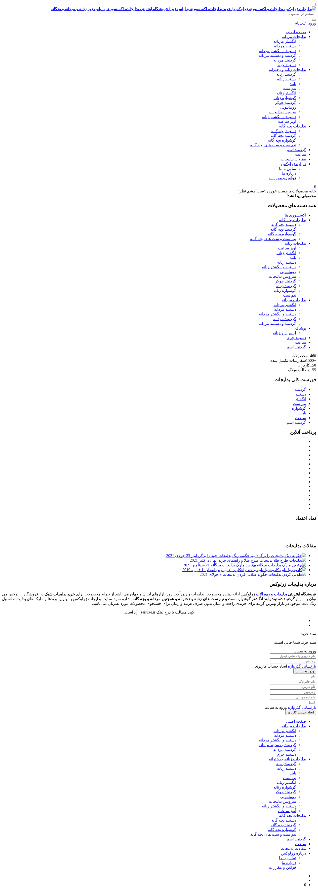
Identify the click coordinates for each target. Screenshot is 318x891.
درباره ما (289, 173)
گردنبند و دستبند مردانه (277, 55)
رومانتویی (288, 107)
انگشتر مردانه (285, 41)
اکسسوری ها (295, 215)
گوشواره (299, 408)
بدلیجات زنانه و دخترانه (287, 69)
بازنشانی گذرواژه (302, 666)
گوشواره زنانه (285, 98)
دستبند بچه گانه (283, 131)
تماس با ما (287, 168)
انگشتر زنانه (286, 93)
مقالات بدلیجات (293, 159)
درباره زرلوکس (293, 164)
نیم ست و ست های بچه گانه (273, 145)
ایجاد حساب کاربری (300, 712)
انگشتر (300, 399)
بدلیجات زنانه (295, 243)
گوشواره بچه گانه (282, 140)
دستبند (300, 394)
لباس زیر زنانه (284, 333)
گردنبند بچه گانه (283, 135)
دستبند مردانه (285, 46)
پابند (293, 84)
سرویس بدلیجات (282, 112)
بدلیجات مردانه (294, 36)
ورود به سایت (304, 671)
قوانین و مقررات (282, 178)
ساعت (300, 154)
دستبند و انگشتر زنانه (279, 117)
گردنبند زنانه (286, 74)
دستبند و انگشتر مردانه (277, 51)
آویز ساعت (287, 121)
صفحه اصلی (296, 32)
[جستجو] (314, 20)
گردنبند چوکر (285, 102)
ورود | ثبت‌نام (305, 23)
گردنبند (300, 389)
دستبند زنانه (286, 79)
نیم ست (289, 88)
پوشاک (300, 328)
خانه (312, 191)
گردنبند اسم (296, 150)
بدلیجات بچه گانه (292, 126)
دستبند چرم (286, 65)
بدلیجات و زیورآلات (271, 594)
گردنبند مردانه (284, 60)
